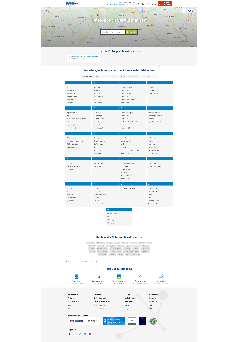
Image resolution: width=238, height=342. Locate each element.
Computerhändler (127, 93)
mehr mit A (72, 103)
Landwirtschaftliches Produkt (131, 150)
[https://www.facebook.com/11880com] (70, 334)
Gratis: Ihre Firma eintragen (165, 3)
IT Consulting (71, 138)
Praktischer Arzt (126, 175)
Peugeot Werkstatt (127, 163)
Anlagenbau (70, 99)
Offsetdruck (98, 166)
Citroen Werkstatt (127, 87)
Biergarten (97, 93)
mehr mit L (126, 153)
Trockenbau (98, 191)
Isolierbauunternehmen (74, 141)
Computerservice (127, 96)
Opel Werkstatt (99, 163)
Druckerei (151, 87)
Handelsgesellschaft (155, 116)
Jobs (69, 305)
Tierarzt (96, 188)
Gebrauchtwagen (127, 112)
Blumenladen (98, 96)
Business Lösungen (100, 309)
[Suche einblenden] (140, 3)
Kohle (96, 147)
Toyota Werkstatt (100, 195)
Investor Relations (73, 301)
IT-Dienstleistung (72, 144)
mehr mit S (72, 204)
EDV (67, 116)
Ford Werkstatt (99, 119)
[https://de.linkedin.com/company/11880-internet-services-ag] (85, 334)
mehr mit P (126, 178)
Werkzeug (110, 223)
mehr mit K (99, 153)
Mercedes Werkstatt (155, 150)
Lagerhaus (124, 147)
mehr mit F (99, 128)
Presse (70, 309)
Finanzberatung (99, 122)
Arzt (67, 87)
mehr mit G (126, 128)
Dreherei (151, 90)
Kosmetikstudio (99, 141)
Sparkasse (70, 188)
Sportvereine (70, 201)
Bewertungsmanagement (102, 301)
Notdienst (69, 169)
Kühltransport (99, 150)
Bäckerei (97, 90)
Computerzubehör (127, 99)
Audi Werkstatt (71, 96)
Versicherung (152, 188)
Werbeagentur (112, 214)
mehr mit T (99, 204)
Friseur (96, 112)
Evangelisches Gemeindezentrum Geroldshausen (83, 56)
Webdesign (111, 220)
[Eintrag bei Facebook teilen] (184, 11)
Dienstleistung (153, 93)
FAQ (126, 309)
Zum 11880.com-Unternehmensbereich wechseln (120, 4)
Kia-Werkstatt (98, 144)
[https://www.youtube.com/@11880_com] (90, 334)
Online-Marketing (99, 305)
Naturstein (70, 163)
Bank (95, 99)
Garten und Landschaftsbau (130, 122)
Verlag (150, 195)
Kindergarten (98, 138)
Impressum (152, 298)
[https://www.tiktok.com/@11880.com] (80, 334)
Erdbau (68, 122)
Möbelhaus (152, 138)
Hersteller (151, 119)
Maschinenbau (153, 147)
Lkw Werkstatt (126, 141)
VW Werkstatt (152, 191)
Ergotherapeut (71, 112)
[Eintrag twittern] (189, 11)
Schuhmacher (71, 198)
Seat (68, 191)
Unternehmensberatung (129, 188)
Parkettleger (125, 166)
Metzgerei (151, 141)
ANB (150, 309)
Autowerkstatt (71, 90)
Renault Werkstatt (154, 166)
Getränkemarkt (126, 116)
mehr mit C (126, 103)
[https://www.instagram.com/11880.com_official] (75, 334)
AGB (150, 305)
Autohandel (70, 93)
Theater (96, 198)
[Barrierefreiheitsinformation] (153, 3)
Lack (122, 144)
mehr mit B (99, 103)
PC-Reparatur (125, 169)
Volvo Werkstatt (153, 201)
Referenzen (129, 301)
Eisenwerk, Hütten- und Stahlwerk (78, 119)
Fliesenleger (98, 116)
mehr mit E (72, 128)
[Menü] (156, 3)
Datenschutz (153, 301)
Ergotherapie (70, 125)
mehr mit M (153, 153)
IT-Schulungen (71, 147)
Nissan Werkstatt (72, 166)
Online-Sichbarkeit (100, 298)
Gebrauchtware (126, 125)
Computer (124, 90)
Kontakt (127, 305)
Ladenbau (124, 138)
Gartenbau (124, 119)
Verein (150, 198)
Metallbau (151, 144)
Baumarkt (97, 87)
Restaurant (152, 163)
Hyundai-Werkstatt (154, 122)
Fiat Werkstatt (98, 125)
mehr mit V (153, 204)
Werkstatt (110, 217)
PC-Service (124, 172)
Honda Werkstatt (154, 112)
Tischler (96, 201)
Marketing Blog (130, 298)
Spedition (69, 195)
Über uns (71, 298)
